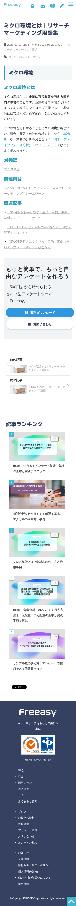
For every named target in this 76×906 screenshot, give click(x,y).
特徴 (21, 770)
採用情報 (23, 883)
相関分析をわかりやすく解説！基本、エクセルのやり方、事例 (38, 516)
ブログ (22, 811)
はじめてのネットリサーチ (24, 56)
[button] (71, 4)
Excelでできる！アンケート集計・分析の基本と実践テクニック (38, 468)
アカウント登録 (27, 830)
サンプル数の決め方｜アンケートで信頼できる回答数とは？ (38, 666)
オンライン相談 (27, 842)
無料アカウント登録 (62, 6)
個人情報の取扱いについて (34, 877)
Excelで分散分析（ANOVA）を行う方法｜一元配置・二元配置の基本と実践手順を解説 (38, 615)
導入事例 (23, 788)
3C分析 (9, 188)
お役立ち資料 (26, 817)
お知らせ (23, 852)
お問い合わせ (42, 6)
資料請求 (23, 823)
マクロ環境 (11, 169)
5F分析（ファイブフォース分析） (41, 188)
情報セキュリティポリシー (34, 865)
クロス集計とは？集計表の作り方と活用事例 (38, 564)
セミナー (23, 795)
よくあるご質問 (27, 801)
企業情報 (23, 858)
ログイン (32, 6)
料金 (21, 776)
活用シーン (25, 782)
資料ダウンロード (53, 6)
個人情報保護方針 (29, 871)
